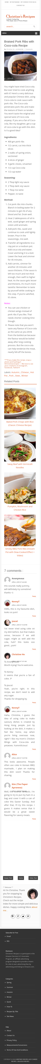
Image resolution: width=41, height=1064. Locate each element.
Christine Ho (18, 654)
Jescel (15, 621)
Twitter (23, 916)
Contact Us (20, 5)
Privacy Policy (12, 1040)
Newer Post (8, 878)
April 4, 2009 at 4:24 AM (19, 582)
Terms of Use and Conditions (17, 1050)
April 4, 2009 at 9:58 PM (19, 605)
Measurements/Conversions (17, 1045)
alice (14, 754)
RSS (8, 941)
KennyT (16, 601)
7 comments (28, 49)
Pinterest (28, 916)
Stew (17, 375)
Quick (9, 1002)
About (9, 1030)
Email (13, 916)
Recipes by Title (12, 1011)
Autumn (15, 372)
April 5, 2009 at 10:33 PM (19, 625)
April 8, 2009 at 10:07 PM (19, 758)
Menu (4, 33)
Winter (24, 375)
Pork (11, 375)
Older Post (33, 878)
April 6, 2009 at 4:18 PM (19, 711)
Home (7, 2)
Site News (10, 1016)
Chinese (25, 372)
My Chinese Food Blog (28, 2)
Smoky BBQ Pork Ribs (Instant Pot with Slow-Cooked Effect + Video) (20, 552)
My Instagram (14, 2)
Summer (10, 987)
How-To (9, 1007)
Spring (9, 982)
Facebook (18, 916)
